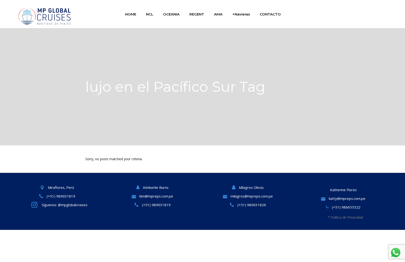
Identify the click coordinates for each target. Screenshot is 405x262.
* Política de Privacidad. (346, 217)
